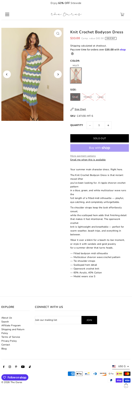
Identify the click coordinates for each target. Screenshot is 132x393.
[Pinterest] (16, 367)
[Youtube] (23, 367)
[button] (125, 3)
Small (75, 97)
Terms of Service (10, 337)
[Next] (58, 74)
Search (5, 321)
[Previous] (7, 74)
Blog (4, 348)
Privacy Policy (9, 341)
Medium (88, 97)
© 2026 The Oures (11, 382)
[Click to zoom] (58, 33)
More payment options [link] (83, 156)
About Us (6, 317)
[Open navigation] (7, 14)
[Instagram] (10, 367)
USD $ (122, 366)
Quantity (76, 125)
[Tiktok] (30, 367)
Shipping (75, 45)
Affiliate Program (11, 325)
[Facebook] (3, 367)
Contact (5, 344)
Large (101, 97)
